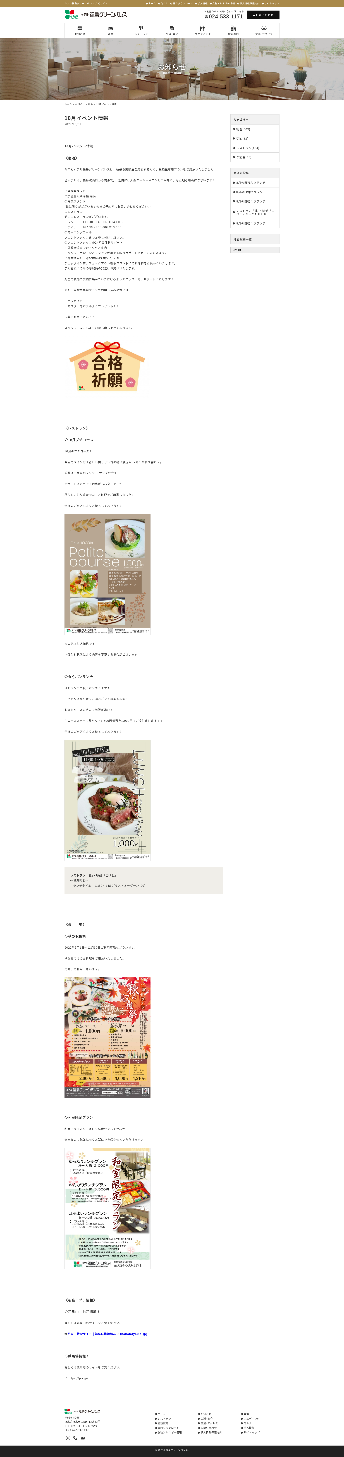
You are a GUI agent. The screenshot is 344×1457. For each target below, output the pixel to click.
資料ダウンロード (183, 3)
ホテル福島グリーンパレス (173, 1450)
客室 (110, 34)
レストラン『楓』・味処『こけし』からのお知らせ (255, 212)
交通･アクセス (264, 34)
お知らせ (80, 34)
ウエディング (203, 34)
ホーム (152, 3)
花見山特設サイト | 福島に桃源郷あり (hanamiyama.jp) (107, 1334)
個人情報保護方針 (250, 3)
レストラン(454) (247, 148)
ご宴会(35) (244, 157)
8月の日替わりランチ (251, 182)
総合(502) (243, 129)
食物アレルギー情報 (223, 3)
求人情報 (203, 3)
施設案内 (233, 34)
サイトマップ (272, 3)
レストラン (141, 34)
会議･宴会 (172, 34)
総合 (90, 104)
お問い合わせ (264, 15)
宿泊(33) (242, 138)
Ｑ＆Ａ (164, 3)
